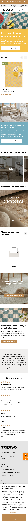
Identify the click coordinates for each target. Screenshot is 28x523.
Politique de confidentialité (8, 469)
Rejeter (14, 516)
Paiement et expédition (7, 475)
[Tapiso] (7, 10)
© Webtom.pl (5, 459)
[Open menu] (26, 9)
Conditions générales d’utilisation (10, 472)
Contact (3, 483)
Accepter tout (14, 520)
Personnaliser (14, 512)
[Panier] (22, 9)
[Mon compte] (19, 9)
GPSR (2, 478)
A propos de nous (6, 467)
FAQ (2, 481)
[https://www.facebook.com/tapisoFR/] (11, 456)
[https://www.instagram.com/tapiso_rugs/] (14, 456)
